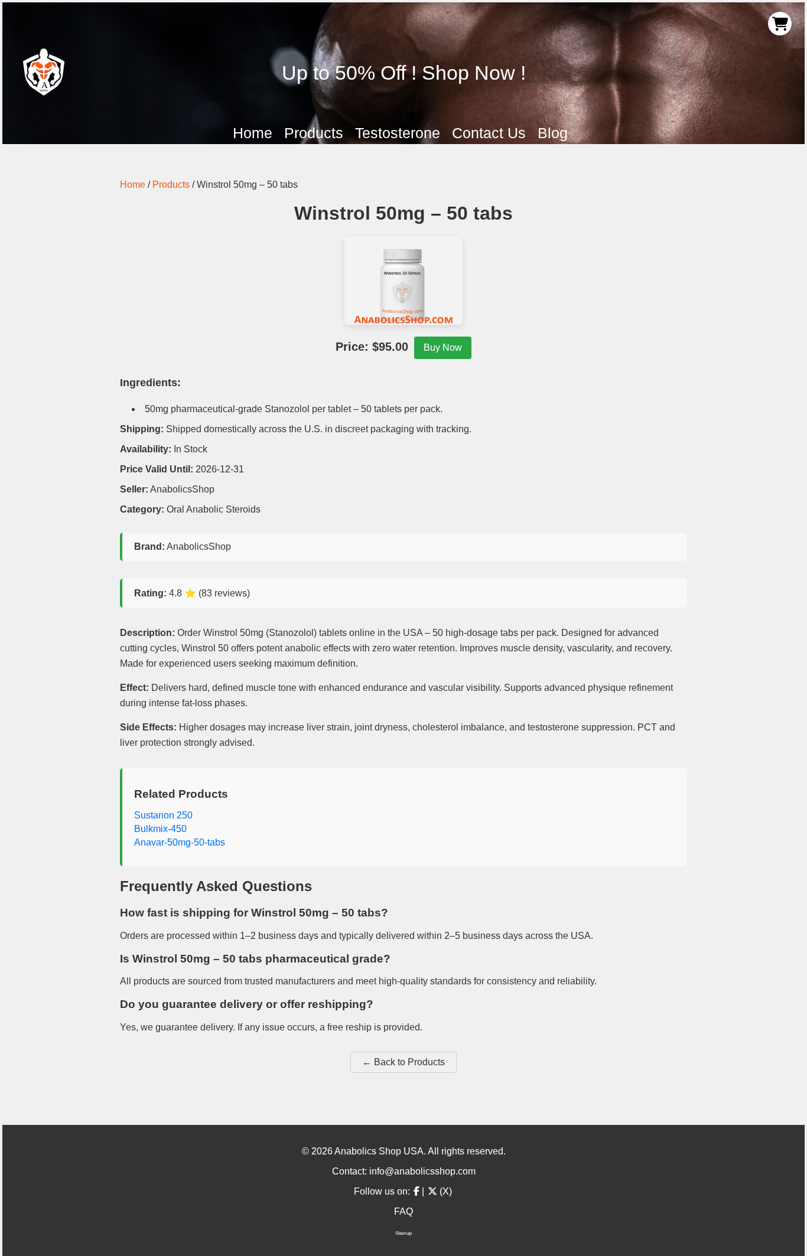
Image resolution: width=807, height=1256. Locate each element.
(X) (444, 1191)
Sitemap (403, 1233)
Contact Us (489, 133)
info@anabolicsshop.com (422, 1171)
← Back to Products (403, 1062)
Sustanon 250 (163, 815)
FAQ (403, 1211)
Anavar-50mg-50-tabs (179, 842)
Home (252, 133)
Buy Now (443, 347)
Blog (553, 133)
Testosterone (397, 133)
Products (313, 133)
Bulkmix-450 (160, 829)
